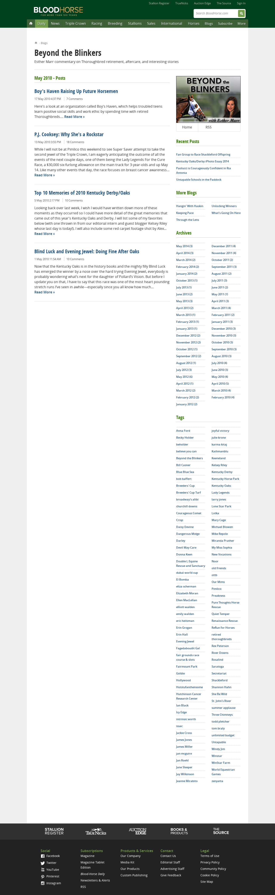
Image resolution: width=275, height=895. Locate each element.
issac (179, 726)
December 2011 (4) (224, 246)
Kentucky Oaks (221, 486)
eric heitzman (185, 621)
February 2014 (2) (187, 267)
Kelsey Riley (219, 465)
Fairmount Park (186, 666)
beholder (182, 444)
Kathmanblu (220, 451)
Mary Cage (219, 520)
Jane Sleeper (184, 767)
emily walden (185, 614)
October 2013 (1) (186, 280)
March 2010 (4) (221, 390)
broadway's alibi (187, 499)
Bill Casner (183, 465)
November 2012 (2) (188, 342)
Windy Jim (218, 749)
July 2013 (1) (184, 287)
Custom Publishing (134, 875)
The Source (224, 3)
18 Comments (75, 142)
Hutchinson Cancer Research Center (188, 696)
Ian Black (182, 705)
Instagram (53, 883)
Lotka (215, 513)
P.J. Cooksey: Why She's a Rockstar (69, 134)
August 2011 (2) (221, 274)
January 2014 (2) (186, 274)
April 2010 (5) (220, 384)
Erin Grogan (184, 628)
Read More (73, 116)
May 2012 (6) (184, 377)
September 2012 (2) (188, 356)
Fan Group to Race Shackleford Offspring (203, 154)
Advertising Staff (172, 869)
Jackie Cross (184, 733)
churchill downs (186, 506)
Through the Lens (187, 220)
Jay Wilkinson (185, 774)
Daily (42, 23)
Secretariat (219, 673)
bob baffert (183, 479)
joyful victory (220, 431)
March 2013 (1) (185, 315)
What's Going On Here (226, 213)
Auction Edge (202, 3)
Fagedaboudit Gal (188, 648)
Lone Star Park (221, 506)
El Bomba (182, 579)
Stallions (135, 23)
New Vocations (221, 554)
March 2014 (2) (185, 260)
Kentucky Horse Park (225, 479)
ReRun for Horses (223, 628)
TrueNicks (181, 3)
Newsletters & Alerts (95, 880)
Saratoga (218, 666)
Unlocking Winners (224, 206)
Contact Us (168, 856)
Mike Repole (220, 534)
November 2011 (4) (224, 253)
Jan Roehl (182, 760)
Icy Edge (181, 712)
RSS (209, 127)
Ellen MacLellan (186, 600)
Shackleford (220, 680)
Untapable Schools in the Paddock (198, 179)
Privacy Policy (210, 862)
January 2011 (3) (222, 322)
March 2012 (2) (185, 390)
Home (36, 42)
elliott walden (185, 607)
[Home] (31, 23)
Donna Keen (184, 554)
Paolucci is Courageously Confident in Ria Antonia (203, 170)
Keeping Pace (185, 213)
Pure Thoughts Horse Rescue (225, 605)
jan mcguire (184, 753)
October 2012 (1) (186, 349)
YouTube (52, 870)
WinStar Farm (221, 763)
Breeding (115, 23)
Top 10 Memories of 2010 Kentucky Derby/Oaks (82, 193)
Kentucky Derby (222, 472)
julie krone (219, 437)
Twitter (51, 863)
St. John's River (221, 701)
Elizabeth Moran (187, 593)
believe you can (186, 451)
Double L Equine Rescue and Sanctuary (190, 563)
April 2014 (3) (184, 253)
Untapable (219, 742)
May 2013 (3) (184, 301)
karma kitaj (219, 444)
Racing (97, 23)
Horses (194, 23)
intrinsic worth (186, 719)
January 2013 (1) (186, 329)
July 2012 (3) (184, 370)
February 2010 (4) (223, 397)
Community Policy (213, 869)
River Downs (220, 653)
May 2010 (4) (220, 377)
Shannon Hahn (221, 687)
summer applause (223, 708)
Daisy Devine (185, 527)
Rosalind (217, 660)
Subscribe (225, 23)
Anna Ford (183, 431)
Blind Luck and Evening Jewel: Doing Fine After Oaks (86, 252)
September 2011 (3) (224, 267)
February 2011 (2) (223, 315)
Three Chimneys (222, 715)
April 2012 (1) (184, 384)
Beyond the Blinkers (189, 458)
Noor (215, 561)
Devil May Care (186, 547)
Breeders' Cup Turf (188, 492)
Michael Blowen (222, 527)
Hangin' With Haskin (189, 206)
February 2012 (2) (187, 397)
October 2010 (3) (222, 342)
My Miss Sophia (222, 547)
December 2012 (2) (188, 335)
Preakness (218, 596)
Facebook (53, 856)
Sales (151, 23)
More (242, 23)
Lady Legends (220, 492)
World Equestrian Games (223, 772)
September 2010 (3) (224, 349)
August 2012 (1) (186, 363)
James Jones (184, 740)
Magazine (88, 856)
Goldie (180, 673)
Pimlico (217, 589)
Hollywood (183, 680)
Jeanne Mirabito (187, 781)
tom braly (218, 728)
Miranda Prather (223, 541)
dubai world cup (187, 573)
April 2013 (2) (184, 308)
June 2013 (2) (184, 294)
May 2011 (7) (220, 294)
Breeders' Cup (185, 486)
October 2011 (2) (222, 260)
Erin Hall (182, 634)
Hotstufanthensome (189, 687)
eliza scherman (186, 586)
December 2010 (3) (224, 329)
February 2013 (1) (187, 322)
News (55, 23)
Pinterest (52, 876)
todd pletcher (220, 721)
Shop (179, 831)
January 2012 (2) (186, 404)
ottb (214, 575)
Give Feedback (170, 875)
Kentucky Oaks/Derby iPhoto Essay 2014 (202, 161)
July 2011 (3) (219, 280)
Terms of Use (209, 856)
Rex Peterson (220, 646)
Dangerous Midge (188, 534)
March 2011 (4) (221, 308)
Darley (180, 541)
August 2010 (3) (221, 356)
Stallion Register (159, 3)
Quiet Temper (221, 614)
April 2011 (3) (220, 301)
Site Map (206, 882)
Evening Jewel (185, 641)
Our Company (131, 856)
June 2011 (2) (220, 287)
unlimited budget (223, 735)
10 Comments (74, 200)
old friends (219, 568)
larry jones (219, 499)
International (171, 23)
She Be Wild (219, 694)
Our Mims (218, 582)
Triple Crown (75, 23)
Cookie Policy (209, 875)
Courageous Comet (188, 513)
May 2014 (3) (184, 246)
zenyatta (217, 781)
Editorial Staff (170, 862)
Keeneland (219, 458)
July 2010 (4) (219, 363)
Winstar (217, 756)
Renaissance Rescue (225, 621)
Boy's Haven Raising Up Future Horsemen (76, 91)
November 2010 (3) (224, 335)
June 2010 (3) (220, 370)
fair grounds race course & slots (187, 657)
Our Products (130, 869)
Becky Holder (185, 437)
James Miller (184, 747)
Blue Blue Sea (185, 472)
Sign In (241, 3)
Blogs (209, 23)
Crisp (179, 520)
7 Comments (74, 99)
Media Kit (127, 862)
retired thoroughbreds (222, 637)
